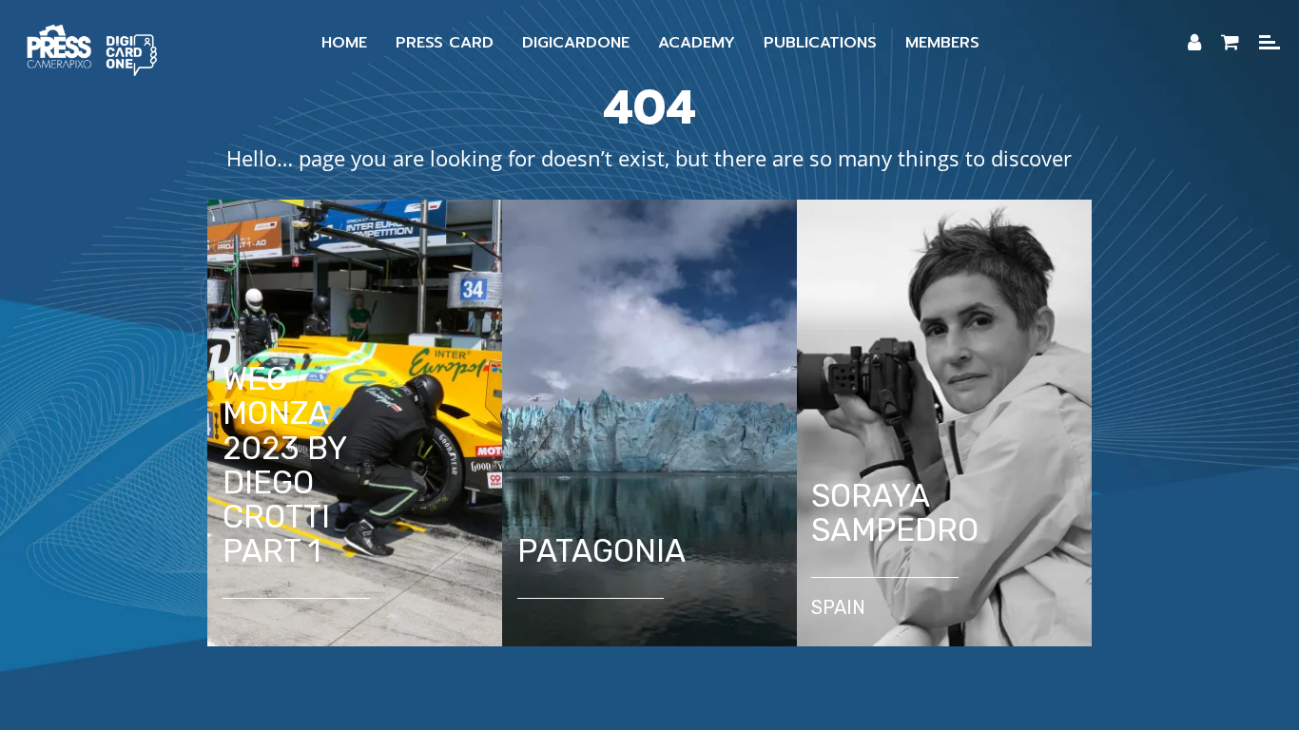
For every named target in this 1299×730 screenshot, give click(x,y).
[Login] (1194, 42)
